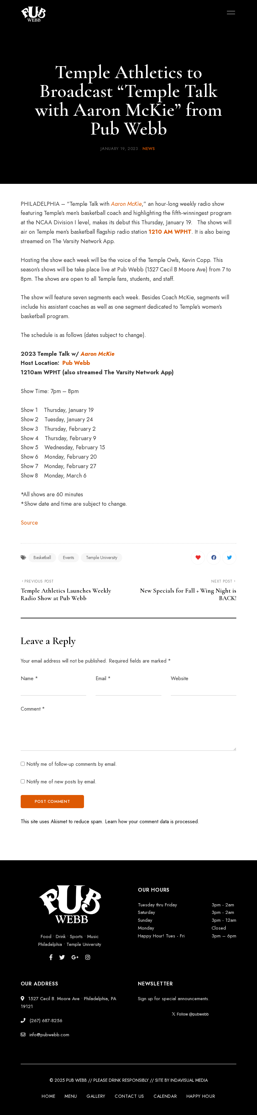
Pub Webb (76, 363)
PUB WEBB (76, 1080)
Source (29, 523)
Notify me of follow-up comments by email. (71, 764)
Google (75, 957)
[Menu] (229, 12)
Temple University (101, 557)
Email (103, 678)
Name (29, 678)
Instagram (87, 957)
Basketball (42, 557)
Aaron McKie (126, 204)
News (149, 149)
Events (68, 557)
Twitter (62, 957)
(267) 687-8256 (45, 1020)
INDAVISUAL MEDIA (189, 1080)
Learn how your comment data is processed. (152, 821)
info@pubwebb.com (48, 1034)
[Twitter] (229, 558)
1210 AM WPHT (170, 232)
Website (179, 678)
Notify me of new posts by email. (61, 781)
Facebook (51, 957)
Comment (33, 708)
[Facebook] (214, 558)
